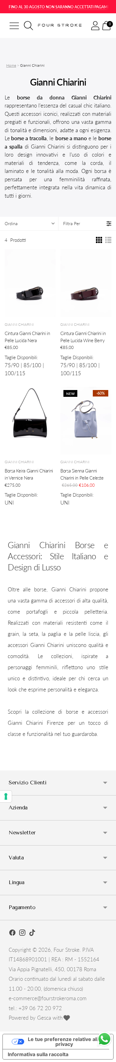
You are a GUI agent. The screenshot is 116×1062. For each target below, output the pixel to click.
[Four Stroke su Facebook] (12, 933)
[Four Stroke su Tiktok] (32, 933)
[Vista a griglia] (99, 240)
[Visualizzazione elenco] (108, 240)
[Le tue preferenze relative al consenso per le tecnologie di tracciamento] (6, 796)
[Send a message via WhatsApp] (104, 1039)
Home (11, 65)
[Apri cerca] (28, 25)
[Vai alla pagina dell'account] (95, 25)
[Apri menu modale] (14, 25)
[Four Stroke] (60, 25)
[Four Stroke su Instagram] (22, 933)
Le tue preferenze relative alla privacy (64, 1041)
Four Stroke (66, 950)
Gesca (44, 1017)
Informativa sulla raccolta (38, 1054)
